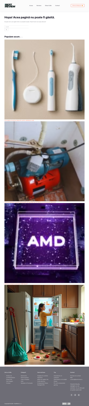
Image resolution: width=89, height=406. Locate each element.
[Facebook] (71, 395)
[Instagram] (79, 395)
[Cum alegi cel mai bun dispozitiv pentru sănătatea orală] (44, 79)
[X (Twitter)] (75, 395)
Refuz (68, 403)
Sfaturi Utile (48, 5)
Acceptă (64, 403)
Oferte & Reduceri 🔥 (77, 5)
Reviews (39, 5)
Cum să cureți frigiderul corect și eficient (15, 365)
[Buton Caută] (6, 29)
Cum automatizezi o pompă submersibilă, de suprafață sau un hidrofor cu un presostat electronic (30, 202)
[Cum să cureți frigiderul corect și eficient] (44, 325)
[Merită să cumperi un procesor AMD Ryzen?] (44, 243)
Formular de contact (75, 375)
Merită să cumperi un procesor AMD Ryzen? (16, 284)
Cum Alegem (9, 381)
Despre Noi (9, 379)
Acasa (31, 5)
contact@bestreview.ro (76, 379)
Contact (57, 5)
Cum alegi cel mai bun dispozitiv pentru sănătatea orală (19, 120)
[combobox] (16, 26)
